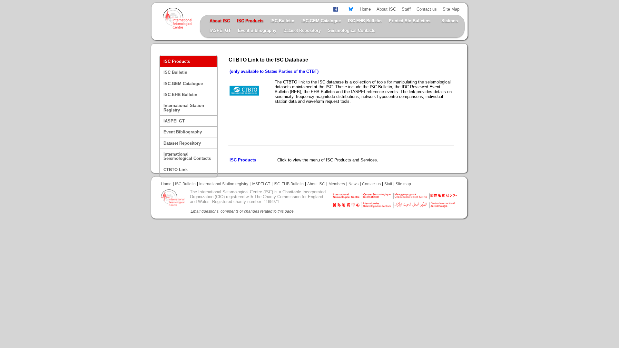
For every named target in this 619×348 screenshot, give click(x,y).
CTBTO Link (175, 169)
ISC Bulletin (282, 20)
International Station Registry (183, 107)
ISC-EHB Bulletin (365, 20)
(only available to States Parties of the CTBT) (274, 71)
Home (365, 9)
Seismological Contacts (351, 30)
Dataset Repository (302, 30)
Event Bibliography (257, 30)
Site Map (451, 9)
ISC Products (243, 160)
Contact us (427, 9)
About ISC (386, 9)
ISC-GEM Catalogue (321, 20)
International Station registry (223, 184)
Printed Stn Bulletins (409, 20)
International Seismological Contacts (187, 156)
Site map (403, 184)
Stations (449, 20)
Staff (406, 9)
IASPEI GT (220, 30)
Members (337, 184)
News (354, 184)
